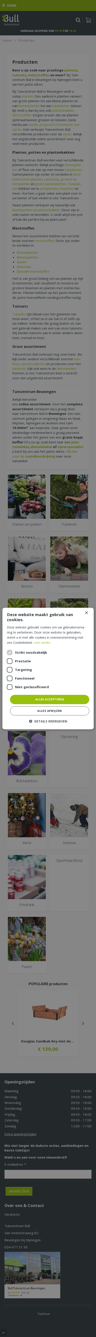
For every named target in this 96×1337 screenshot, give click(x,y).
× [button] (86, 613)
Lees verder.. (42, 642)
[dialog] (48, 668)
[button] (48, 721)
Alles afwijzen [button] (49, 711)
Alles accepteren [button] (49, 699)
